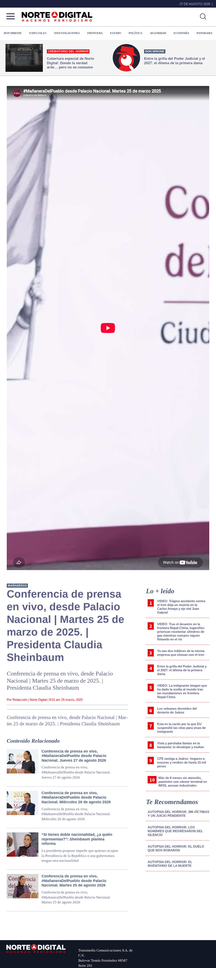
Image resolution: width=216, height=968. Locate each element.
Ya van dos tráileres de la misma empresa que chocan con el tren (180, 652)
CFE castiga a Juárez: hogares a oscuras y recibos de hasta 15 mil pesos (181, 762)
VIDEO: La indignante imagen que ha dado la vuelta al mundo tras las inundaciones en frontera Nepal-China (182, 691)
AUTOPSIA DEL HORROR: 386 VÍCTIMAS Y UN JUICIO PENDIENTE (178, 813)
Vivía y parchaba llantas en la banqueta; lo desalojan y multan (180, 745)
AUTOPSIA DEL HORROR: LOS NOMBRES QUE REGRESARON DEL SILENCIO (175, 831)
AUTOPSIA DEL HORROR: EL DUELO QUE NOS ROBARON (176, 848)
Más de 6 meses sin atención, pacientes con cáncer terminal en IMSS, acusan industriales (182, 781)
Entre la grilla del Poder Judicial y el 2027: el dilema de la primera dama (182, 670)
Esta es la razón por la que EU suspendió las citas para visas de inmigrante (181, 727)
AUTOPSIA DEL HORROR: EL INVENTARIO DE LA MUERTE (170, 863)
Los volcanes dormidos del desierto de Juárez (177, 710)
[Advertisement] (177, 909)
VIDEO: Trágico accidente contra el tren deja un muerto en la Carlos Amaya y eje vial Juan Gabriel (181, 606)
